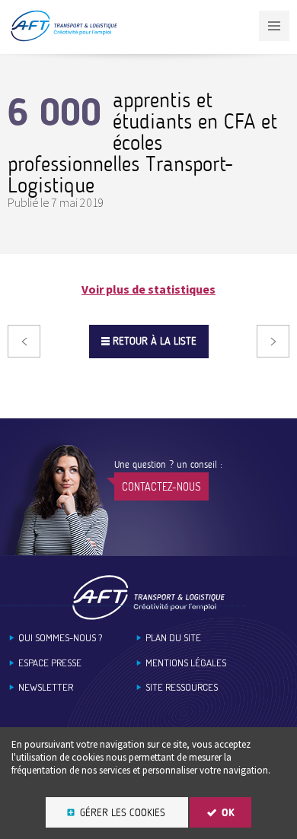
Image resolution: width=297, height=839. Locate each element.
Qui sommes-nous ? (60, 638)
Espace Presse (49, 663)
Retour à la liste (154, 341)
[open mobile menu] (274, 26)
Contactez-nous (161, 486)
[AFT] (64, 38)
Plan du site (173, 638)
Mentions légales (185, 663)
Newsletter (45, 687)
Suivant (273, 341)
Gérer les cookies (122, 812)
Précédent (24, 341)
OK (228, 812)
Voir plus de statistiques (148, 289)
